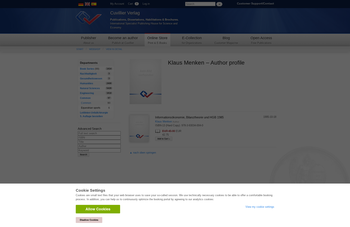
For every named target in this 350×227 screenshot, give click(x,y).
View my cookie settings (259, 206)
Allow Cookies (97, 209)
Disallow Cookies (89, 219)
